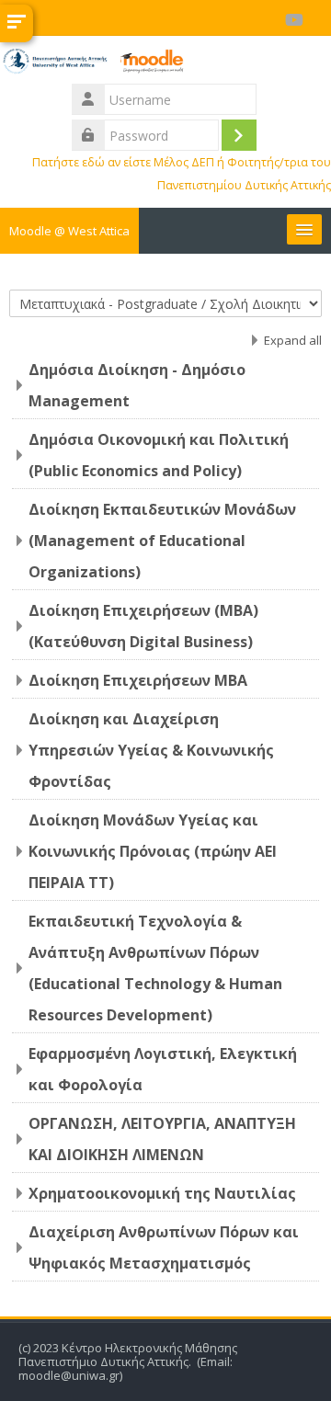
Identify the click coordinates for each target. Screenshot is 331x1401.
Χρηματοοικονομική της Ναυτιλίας (162, 1193)
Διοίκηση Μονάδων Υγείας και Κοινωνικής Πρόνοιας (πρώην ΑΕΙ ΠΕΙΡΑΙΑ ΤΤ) (153, 851)
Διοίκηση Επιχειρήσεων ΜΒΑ (138, 680)
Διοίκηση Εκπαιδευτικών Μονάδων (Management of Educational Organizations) (162, 540)
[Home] (165, 64)
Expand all (293, 340)
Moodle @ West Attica (69, 230)
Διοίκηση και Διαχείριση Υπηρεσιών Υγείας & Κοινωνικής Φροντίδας (151, 750)
